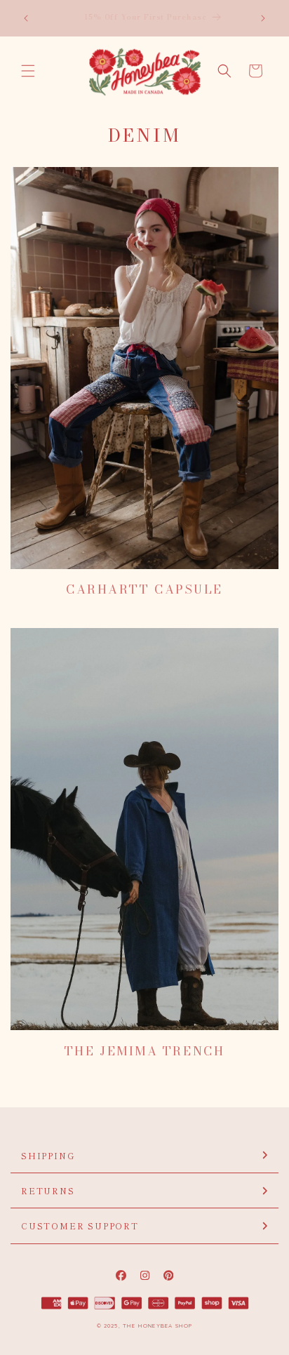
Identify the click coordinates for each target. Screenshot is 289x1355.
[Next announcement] (263, 18)
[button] (28, 70)
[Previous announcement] (26, 18)
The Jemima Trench (144, 1051)
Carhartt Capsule (144, 589)
